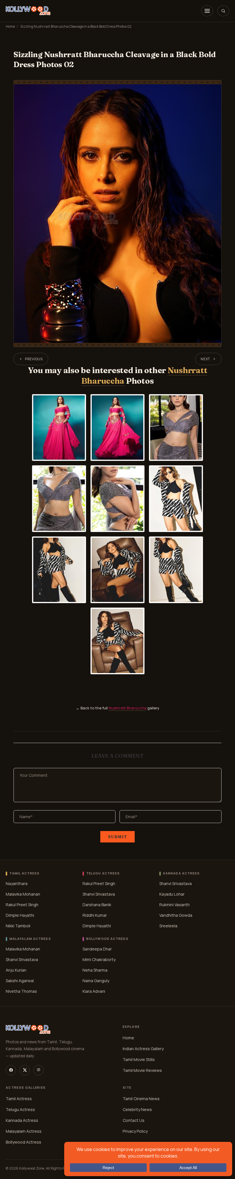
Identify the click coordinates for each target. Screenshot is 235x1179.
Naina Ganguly (96, 980)
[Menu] (207, 10)
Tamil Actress (19, 1098)
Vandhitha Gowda (175, 915)
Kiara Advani (94, 991)
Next (205, 359)
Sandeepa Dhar (97, 949)
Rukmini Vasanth (174, 904)
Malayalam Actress (24, 1131)
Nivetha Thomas (21, 991)
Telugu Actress (20, 1109)
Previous (34, 359)
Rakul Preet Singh (22, 904)
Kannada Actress (22, 1120)
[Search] (223, 10)
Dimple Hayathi (20, 915)
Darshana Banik (97, 904)
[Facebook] (11, 1070)
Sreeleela (168, 925)
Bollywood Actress (23, 1142)
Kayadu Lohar (172, 894)
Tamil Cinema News (141, 1098)
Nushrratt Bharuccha (127, 707)
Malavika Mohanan (23, 894)
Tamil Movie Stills (139, 1059)
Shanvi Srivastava (99, 894)
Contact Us (133, 1120)
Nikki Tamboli (18, 925)
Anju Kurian (16, 970)
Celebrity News (137, 1109)
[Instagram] (38, 1070)
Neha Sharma (95, 970)
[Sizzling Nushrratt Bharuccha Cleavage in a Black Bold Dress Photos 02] (117, 213)
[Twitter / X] (24, 1070)
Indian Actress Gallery (143, 1048)
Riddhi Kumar (95, 915)
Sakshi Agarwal (20, 980)
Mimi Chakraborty (99, 959)
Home (10, 26)
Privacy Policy (135, 1131)
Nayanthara (17, 883)
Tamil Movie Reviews (142, 1070)
